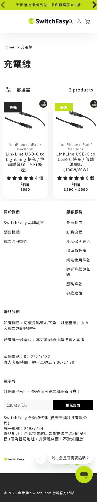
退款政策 (74, 293)
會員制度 (74, 222)
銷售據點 (12, 232)
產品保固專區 (78, 241)
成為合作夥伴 (16, 241)
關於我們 (12, 211)
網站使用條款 (78, 260)
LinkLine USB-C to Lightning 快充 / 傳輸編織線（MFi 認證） (25, 161)
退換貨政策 (76, 250)
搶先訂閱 (73, 405)
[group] (48, 5)
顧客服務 (74, 211)
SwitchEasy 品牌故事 (24, 222)
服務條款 (74, 284)
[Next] (91, 3)
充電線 (26, 47)
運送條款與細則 (78, 271)
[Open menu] (9, 21)
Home (9, 47)
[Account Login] (79, 21)
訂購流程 (74, 232)
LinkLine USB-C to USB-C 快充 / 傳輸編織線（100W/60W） (75, 161)
